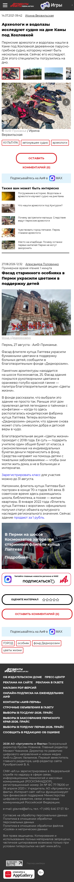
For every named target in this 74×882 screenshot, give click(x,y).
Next (66, 102)
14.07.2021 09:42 (12, 15)
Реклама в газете (49, 682)
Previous (6, 102)
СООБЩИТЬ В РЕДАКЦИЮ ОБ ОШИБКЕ (31, 732)
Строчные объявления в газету (28, 707)
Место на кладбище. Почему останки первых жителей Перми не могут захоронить (40, 245)
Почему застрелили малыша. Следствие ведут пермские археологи (42, 219)
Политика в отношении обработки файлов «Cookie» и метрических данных (33, 827)
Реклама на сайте (18, 682)
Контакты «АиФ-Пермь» (22, 702)
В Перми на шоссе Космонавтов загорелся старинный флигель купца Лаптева (32, 542)
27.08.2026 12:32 (12, 264)
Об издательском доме (22, 677)
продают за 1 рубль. (29, 517)
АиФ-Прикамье (16, 131)
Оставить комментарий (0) (36, 160)
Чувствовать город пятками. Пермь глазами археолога (39, 231)
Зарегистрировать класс (21, 475)
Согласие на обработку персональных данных (35, 815)
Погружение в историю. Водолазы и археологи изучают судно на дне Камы (41, 195)
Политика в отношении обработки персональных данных (27, 820)
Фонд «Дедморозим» (16, 338)
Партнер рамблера (36, 863)
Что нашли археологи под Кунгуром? (40, 205)
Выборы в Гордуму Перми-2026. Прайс (33, 727)
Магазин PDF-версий (19, 687)
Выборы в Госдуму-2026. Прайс (28, 712)
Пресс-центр (55, 677)
